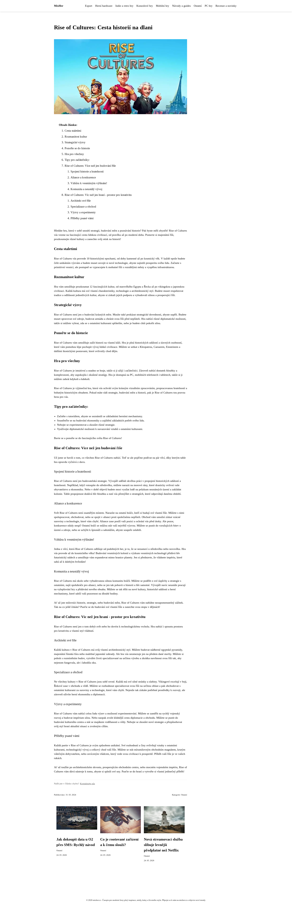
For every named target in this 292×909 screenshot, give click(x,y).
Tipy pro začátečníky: (77, 159)
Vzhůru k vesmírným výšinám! (89, 183)
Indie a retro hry (124, 5)
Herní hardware (103, 5)
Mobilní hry (162, 5)
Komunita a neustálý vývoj (86, 189)
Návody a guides (181, 5)
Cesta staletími (73, 130)
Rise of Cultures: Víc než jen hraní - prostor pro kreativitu (98, 194)
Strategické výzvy (75, 142)
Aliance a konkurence (83, 177)
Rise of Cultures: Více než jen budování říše (90, 165)
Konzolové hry (144, 5)
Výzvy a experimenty (83, 212)
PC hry (208, 5)
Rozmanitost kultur (76, 136)
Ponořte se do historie (77, 148)
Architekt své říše (81, 200)
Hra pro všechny (74, 154)
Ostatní (198, 5)
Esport (88, 5)
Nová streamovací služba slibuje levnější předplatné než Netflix (163, 844)
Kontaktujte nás (87, 783)
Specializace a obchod (83, 206)
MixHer (58, 5)
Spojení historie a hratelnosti (87, 171)
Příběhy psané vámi (82, 218)
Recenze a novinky (226, 5)
